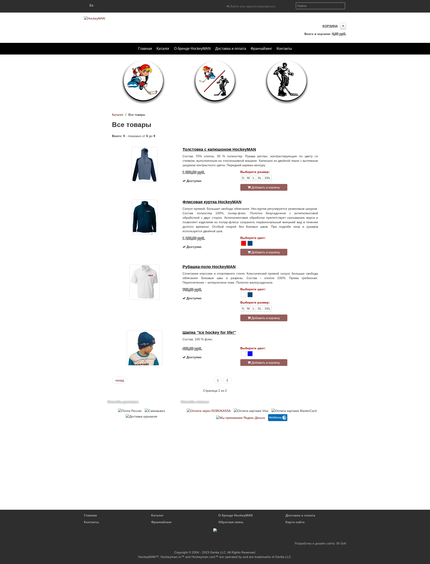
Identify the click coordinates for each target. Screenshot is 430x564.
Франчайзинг (161, 522)
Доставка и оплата (300, 515)
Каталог (117, 114)
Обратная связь (231, 522)
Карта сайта (295, 522)
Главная (90, 515)
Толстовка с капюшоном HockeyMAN (219, 149)
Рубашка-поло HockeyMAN (209, 267)
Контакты (91, 522)
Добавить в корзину (265, 187)
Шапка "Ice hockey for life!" (209, 332)
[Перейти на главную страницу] (94, 18)
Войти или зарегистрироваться (252, 6)
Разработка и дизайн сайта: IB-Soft (320, 543)
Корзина (330, 26)
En (91, 5)
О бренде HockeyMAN (235, 515)
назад (119, 380)
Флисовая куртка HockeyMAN (212, 202)
